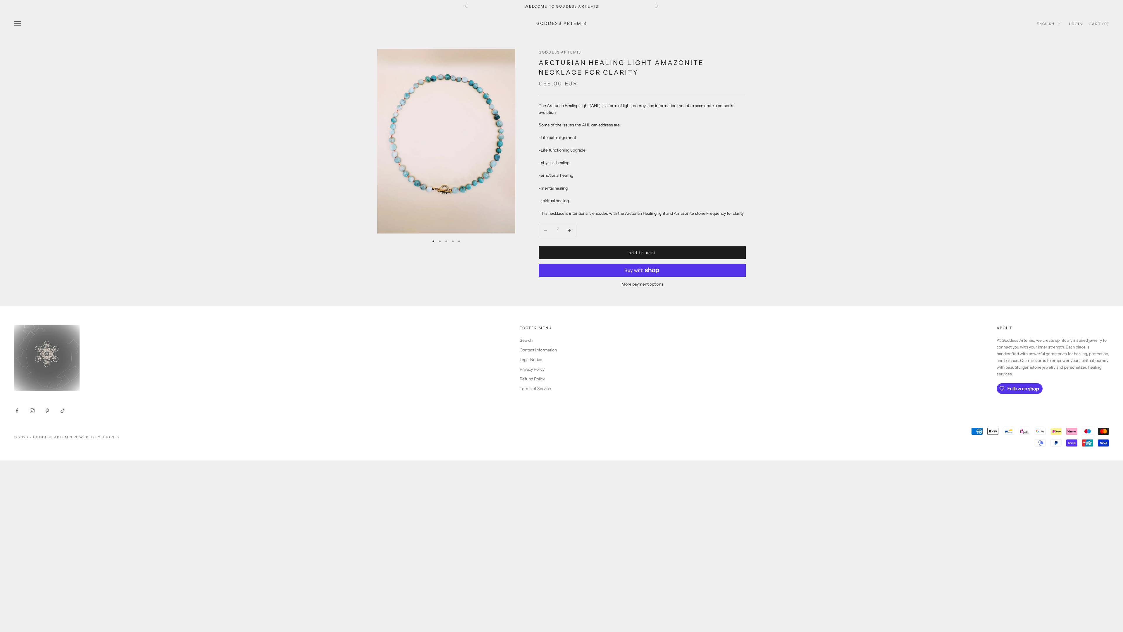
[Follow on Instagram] (32, 411)
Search (526, 340)
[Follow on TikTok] (63, 411)
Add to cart (642, 252)
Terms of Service (535, 388)
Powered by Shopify (97, 437)
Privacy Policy (532, 369)
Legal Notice (531, 359)
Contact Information (538, 350)
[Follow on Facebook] (17, 411)
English (1046, 24)
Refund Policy (532, 379)
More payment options (642, 284)
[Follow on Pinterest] (47, 411)
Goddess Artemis (560, 52)
